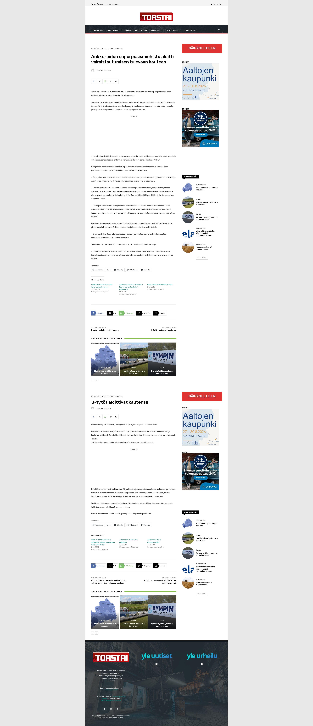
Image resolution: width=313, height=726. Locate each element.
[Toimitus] (93, 70)
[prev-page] (92, 380)
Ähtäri (162, 368)
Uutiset (119, 49)
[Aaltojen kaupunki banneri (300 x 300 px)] (200, 99)
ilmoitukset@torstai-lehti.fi (111, 700)
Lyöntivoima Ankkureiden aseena (159, 284)
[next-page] (96, 380)
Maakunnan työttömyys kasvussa (105, 372)
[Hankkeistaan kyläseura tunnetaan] (134, 359)
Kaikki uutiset (107, 49)
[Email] (116, 81)
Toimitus (99, 70)
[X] (220, 4)
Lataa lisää (201, 258)
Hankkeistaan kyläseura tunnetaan (134, 372)
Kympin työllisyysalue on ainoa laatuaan (162, 372)
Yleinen (133, 368)
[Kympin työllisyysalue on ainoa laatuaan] (162, 359)
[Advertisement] (133, 135)
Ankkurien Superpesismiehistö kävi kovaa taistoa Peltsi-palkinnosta (131, 286)
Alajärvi (95, 49)
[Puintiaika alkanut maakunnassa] (188, 247)
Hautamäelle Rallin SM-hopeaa (105, 330)
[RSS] (217, 4)
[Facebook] (211, 4)
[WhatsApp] (104, 81)
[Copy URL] (110, 81)
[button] (219, 30)
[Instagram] (214, 4)
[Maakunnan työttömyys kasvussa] (105, 359)
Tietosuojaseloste (111, 690)
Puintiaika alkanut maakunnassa (204, 248)
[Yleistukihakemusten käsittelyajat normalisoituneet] (188, 232)
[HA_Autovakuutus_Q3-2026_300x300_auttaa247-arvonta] (200, 146)
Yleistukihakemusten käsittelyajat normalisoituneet (205, 233)
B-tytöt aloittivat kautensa (163, 330)
